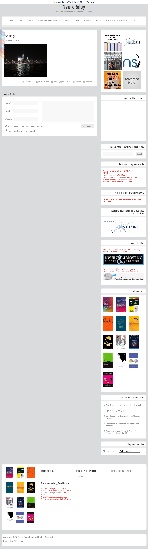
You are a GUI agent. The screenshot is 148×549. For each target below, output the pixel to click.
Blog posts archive (111, 451)
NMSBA (67, 21)
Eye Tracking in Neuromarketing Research (123, 405)
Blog (29, 21)
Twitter (2, 37)
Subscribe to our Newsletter (116, 21)
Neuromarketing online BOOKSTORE (118, 182)
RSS (2, 55)
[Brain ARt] (112, 89)
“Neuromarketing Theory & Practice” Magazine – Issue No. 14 (121, 432)
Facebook (2, 32)
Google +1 (29, 82)
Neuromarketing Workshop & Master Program (74, 2)
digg (55, 82)
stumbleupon (43, 82)
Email (7, 111)
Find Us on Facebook (121, 470)
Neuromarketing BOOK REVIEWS (117, 171)
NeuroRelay (74, 7)
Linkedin (2, 46)
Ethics (77, 21)
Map (136, 177)
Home (12, 21)
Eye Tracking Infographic (116, 410)
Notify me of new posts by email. (21, 131)
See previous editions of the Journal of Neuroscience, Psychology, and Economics (121, 270)
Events (98, 21)
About (20, 21)
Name (8, 103)
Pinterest (2, 50)
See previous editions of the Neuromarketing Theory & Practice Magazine (121, 250)
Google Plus (2, 41)
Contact (135, 21)
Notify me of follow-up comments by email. (26, 126)
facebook (89, 82)
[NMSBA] (132, 50)
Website (8, 119)
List (128, 177)
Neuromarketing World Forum (49, 21)
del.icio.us (66, 82)
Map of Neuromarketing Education (117, 179)
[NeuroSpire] (132, 69)
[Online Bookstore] (113, 50)
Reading (87, 21)
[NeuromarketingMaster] (113, 69)
